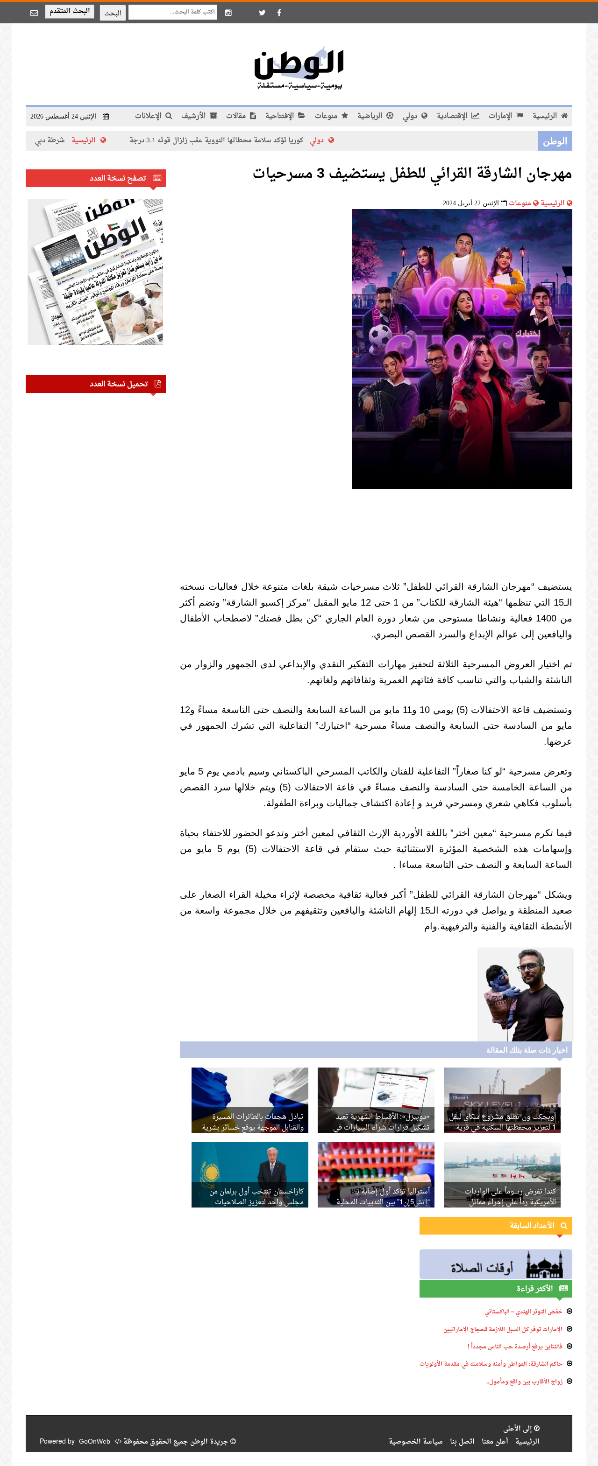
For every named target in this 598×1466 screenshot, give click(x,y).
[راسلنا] (34, 12)
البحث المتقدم (70, 11)
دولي (411, 116)
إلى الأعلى (518, 1429)
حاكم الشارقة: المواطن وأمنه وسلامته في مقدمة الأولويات (491, 1364)
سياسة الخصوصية (416, 1442)
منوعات (327, 116)
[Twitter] (262, 12)
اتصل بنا (462, 1442)
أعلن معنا (495, 1442)
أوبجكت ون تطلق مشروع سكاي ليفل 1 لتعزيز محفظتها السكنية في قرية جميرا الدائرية (502, 1127)
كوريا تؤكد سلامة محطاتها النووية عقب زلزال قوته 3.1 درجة (260, 140)
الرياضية (370, 116)
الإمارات (501, 116)
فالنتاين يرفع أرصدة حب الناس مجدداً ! (515, 1347)
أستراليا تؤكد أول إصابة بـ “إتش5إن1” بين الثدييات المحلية (383, 1197)
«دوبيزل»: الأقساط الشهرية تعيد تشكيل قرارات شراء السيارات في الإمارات (381, 1127)
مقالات (237, 116)
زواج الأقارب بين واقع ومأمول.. (524, 1382)
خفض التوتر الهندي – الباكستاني (523, 1312)
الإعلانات (149, 116)
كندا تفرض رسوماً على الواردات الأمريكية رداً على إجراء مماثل (510, 1197)
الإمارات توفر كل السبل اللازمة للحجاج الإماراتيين (502, 1330)
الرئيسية (546, 116)
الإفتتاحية (280, 116)
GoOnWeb (94, 1442)
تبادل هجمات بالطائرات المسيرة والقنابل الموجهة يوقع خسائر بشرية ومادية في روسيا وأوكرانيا (253, 1127)
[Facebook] (279, 12)
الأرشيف (194, 116)
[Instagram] (228, 12)
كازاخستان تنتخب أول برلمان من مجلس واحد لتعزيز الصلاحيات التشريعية (256, 1202)
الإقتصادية (453, 116)
